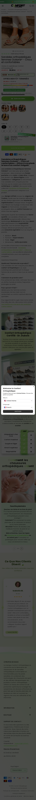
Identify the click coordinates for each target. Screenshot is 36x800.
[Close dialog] (34, 387)
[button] (18, 400)
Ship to (5, 398)
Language (6, 404)
